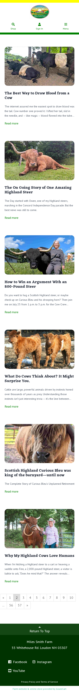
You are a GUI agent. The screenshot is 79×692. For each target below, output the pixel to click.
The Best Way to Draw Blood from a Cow (37, 95)
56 (11, 605)
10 (71, 597)
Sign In (39, 28)
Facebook (19, 662)
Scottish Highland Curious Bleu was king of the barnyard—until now (38, 473)
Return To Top (40, 631)
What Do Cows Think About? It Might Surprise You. (39, 379)
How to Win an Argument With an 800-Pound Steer (36, 284)
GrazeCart (61, 688)
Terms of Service (49, 681)
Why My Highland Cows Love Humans (39, 555)
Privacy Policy (28, 681)
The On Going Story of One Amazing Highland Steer (38, 190)
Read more (11, 123)
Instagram (44, 662)
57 (20, 605)
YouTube (18, 670)
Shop (13, 28)
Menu (66, 28)
